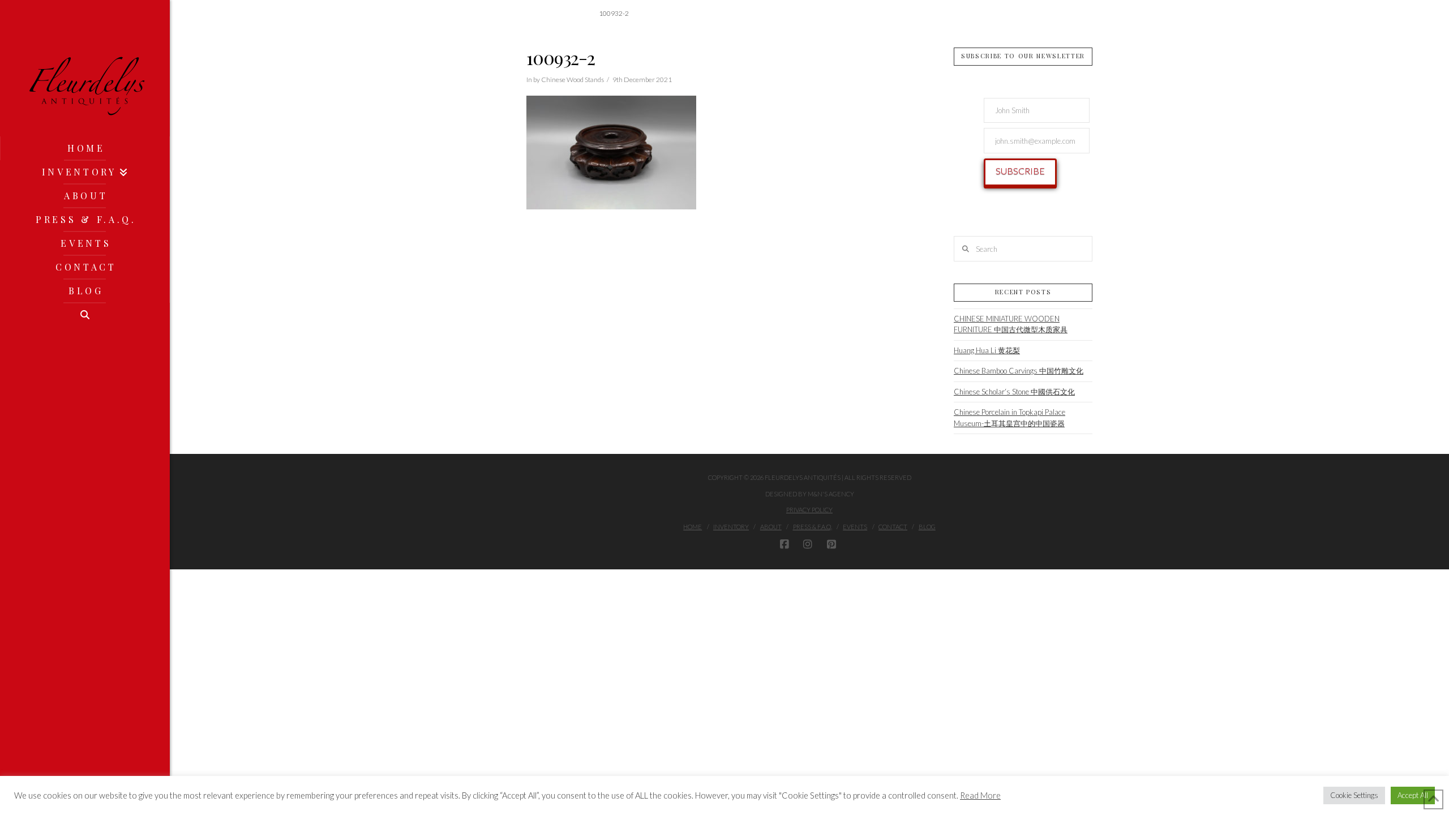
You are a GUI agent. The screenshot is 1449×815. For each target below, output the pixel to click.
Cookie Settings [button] (1354, 795)
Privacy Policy (809, 509)
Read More (980, 795)
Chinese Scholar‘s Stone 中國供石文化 (1014, 391)
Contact (892, 526)
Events (855, 526)
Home (692, 526)
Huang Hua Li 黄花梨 (987, 350)
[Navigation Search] (85, 315)
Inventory (731, 526)
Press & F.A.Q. (812, 526)
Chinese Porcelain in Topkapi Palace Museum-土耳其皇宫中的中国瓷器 (1009, 418)
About (771, 526)
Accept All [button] (1412, 795)
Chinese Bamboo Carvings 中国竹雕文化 (1018, 370)
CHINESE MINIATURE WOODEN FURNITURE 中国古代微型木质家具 (1011, 324)
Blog (927, 526)
